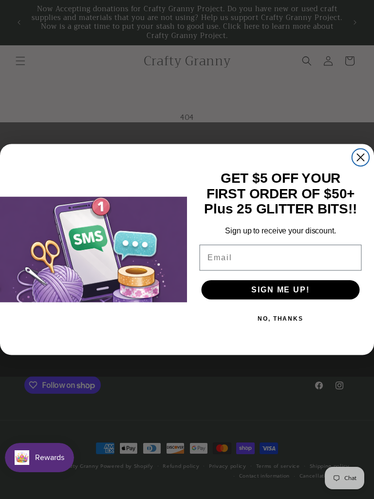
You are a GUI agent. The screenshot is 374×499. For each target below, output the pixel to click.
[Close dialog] (360, 157)
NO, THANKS (280, 318)
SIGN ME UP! (280, 290)
